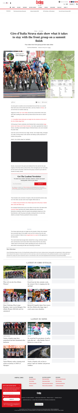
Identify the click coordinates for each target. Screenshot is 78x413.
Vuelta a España (32, 383)
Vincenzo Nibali (15, 209)
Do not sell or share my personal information (43, 399)
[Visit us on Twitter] (71, 2)
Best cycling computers (47, 385)
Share (14, 102)
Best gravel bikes (46, 381)
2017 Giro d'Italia (23, 112)
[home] (10, 7)
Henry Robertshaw (33, 47)
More (65, 7)
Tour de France (32, 379)
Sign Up (12, 399)
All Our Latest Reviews (61, 379)
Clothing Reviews (59, 385)
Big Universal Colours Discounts (20, 11)
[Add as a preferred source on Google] (39, 404)
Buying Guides (32, 7)
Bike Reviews (59, 381)
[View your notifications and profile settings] (10, 3)
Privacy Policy (16, 403)
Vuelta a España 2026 (34, 11)
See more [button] (29, 229)
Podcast (59, 7)
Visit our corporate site (55, 409)
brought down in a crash (32, 235)
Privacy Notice (14, 188)
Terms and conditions (40, 397)
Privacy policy (50, 397)
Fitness (40, 7)
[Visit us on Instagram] (70, 2)
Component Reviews (60, 383)
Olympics (31, 385)
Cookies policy (58, 397)
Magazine (52, 7)
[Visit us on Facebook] (73, 2)
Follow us (38, 102)
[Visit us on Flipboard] (77, 2)
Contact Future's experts (28, 397)
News (13, 7)
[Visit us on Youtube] (75, 2)
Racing (18, 7)
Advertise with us (27, 399)
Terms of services (26, 187)
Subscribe (71, 4)
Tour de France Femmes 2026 (65, 11)
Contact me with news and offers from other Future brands (11, 396)
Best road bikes (45, 379)
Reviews (25, 7)
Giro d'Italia (41, 31)
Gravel (46, 7)
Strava (42, 107)
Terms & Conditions (10, 404)
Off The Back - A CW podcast (48, 11)
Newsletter (45, 102)
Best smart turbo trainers (47, 383)
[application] (29, 152)
